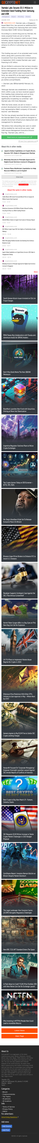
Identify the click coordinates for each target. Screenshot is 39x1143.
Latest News (19, 1030)
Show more (19, 177)
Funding (21, 16)
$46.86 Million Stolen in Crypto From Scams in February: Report (18, 220)
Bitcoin (5, 1092)
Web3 (28, 16)
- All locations (6, 1101)
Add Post (6, 1130)
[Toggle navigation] (34, 2)
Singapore (6, 16)
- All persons (6, 1099)
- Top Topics (6, 1096)
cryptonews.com (11, 194)
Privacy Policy (8, 1109)
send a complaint (23, 184)
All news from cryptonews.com (27, 141)
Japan (14, 16)
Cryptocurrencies (9, 1094)
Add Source (7, 1126)
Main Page (19, 1036)
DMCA (5, 1111)
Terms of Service (9, 1107)
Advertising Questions (9, 1117)
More (36, 272)
